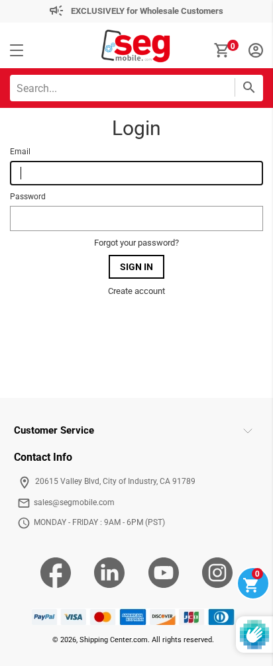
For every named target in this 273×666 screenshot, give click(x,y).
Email (20, 151)
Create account (136, 291)
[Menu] (16, 51)
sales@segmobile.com (74, 502)
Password (28, 196)
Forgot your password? (136, 243)
